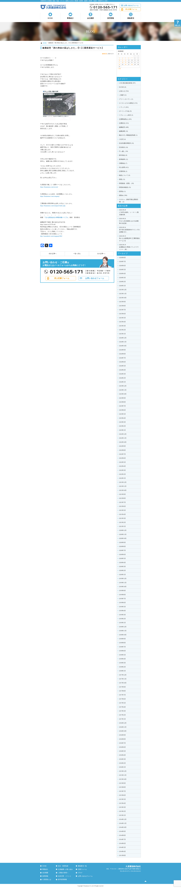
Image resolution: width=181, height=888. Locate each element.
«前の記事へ (52, 253)
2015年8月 (122, 787)
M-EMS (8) (122, 87)
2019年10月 (122, 586)
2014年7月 (122, 839)
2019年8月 (122, 594)
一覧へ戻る (77, 253)
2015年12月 (122, 771)
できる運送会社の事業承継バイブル (56, 217)
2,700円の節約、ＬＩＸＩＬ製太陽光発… (129, 212)
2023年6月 (122, 410)
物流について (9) (124, 175)
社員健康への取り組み (65, 869)
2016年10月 (122, 731)
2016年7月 (122, 743)
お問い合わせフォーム (131, 5)
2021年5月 (122, 510)
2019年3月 (122, 615)
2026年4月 (122, 273)
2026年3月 (122, 277)
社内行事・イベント (64, 876)
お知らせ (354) (124, 91)
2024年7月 (122, 358)
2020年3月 (122, 566)
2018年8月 (122, 643)
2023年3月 (122, 422)
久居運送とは (46, 879)
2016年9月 (122, 735)
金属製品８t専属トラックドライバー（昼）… (129, 247)
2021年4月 (122, 514)
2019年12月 (122, 578)
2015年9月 (122, 783)
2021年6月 (122, 506)
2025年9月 (122, 301)
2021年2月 (122, 522)
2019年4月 (122, 610)
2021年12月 (122, 482)
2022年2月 (122, 474)
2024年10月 (122, 346)
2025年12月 (122, 289)
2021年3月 (122, 518)
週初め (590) (123, 195)
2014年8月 (122, 835)
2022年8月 (122, 450)
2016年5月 (122, 751)
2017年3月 (122, 711)
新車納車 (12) (123, 159)
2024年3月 (122, 374)
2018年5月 (122, 655)
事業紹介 (70, 18)
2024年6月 (122, 362)
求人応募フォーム (131, 9)
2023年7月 (122, 406)
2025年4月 (122, 322)
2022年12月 (122, 434)
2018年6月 (122, 651)
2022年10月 (122, 442)
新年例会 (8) (123, 155)
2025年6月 (122, 313)
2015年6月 (122, 795)
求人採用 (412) (124, 167)
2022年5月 (122, 462)
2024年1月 (122, 382)
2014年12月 (122, 819)
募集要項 (130, 18)
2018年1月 (122, 671)
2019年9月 (122, 590)
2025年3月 (122, 326)
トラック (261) (124, 107)
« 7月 (119, 68)
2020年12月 (122, 530)
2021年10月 (122, 490)
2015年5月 (122, 799)
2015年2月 (122, 811)
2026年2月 (122, 281)
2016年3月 (122, 759)
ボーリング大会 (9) (125, 111)
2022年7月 (122, 454)
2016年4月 (122, 755)
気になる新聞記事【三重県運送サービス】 (129, 238)
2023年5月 (122, 414)
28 (132, 64)
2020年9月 (122, 542)
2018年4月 (122, 659)
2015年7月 (122, 791)
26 (125, 64)
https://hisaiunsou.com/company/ (50, 196)
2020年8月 (122, 546)
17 (119, 62)
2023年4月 (122, 418)
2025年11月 (122, 293)
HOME (50, 18)
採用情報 (110, 18)
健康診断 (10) (123, 131)
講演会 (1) (122, 191)
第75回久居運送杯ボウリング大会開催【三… (129, 230)
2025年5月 (122, 318)
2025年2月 (122, 330)
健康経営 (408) (124, 127)
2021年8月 (122, 498)
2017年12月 (122, 675)
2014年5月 (122, 847)
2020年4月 (122, 562)
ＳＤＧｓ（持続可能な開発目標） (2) (128, 201)
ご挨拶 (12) (122, 95)
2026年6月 (122, 265)
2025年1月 (122, 334)
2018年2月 (122, 667)
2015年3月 (122, 807)
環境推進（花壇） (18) (126, 183)
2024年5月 (122, 366)
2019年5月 (122, 606)
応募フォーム (82, 869)
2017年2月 (122, 715)
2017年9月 (122, 687)
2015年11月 (122, 775)
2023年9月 (122, 398)
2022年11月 (122, 438)
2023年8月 (122, 402)
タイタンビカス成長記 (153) (128, 103)
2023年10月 (122, 394)
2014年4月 (122, 851)
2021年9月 (122, 494)
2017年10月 (122, 683)
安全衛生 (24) (123, 147)
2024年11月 (122, 342)
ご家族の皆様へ (63, 872)
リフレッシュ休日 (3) (126, 115)
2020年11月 (122, 534)
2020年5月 (122, 558)
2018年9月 (122, 639)
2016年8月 (122, 739)
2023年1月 (122, 430)
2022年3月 (122, 470)
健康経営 (104, 53)
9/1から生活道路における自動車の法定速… (129, 221)
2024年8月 (122, 354)
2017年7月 (122, 695)
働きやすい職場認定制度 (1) (128, 135)
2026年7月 (122, 261)
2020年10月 (122, 538)
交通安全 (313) (124, 123)
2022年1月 (122, 478)
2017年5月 (122, 703)
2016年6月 (122, 747)
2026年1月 (122, 285)
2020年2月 (122, 570)
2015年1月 (122, 815)
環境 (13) (122, 179)
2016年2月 (122, 763)
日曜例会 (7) (123, 163)
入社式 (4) (122, 139)
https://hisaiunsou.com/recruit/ (49, 187)
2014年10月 (122, 827)
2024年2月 (122, 378)
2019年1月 (122, 622)
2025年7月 (122, 310)
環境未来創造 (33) (125, 187)
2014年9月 (122, 831)
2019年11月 (122, 582)
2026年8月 (122, 257)
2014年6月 (122, 843)
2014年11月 (122, 823)
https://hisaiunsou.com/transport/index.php (52, 206)
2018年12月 (122, 627)
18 (122, 62)
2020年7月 (122, 550)
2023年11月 (122, 390)
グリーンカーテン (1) (126, 99)
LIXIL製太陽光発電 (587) (127, 83)
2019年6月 (122, 602)
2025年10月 (122, 298)
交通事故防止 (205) (125, 119)
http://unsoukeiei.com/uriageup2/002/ (51, 236)
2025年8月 (122, 306)
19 (125, 62)
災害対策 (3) (123, 171)
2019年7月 (122, 598)
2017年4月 (122, 707)
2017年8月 (122, 691)
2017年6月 (122, 699)
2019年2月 (122, 618)
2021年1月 (122, 526)
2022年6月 (122, 458)
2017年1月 (122, 719)
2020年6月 (122, 554)
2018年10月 (122, 635)
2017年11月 (122, 679)
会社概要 (90, 18)
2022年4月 (122, 466)
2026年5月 (122, 269)
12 (125, 60)
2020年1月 (122, 574)
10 (119, 60)
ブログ (80, 872)
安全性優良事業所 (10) (126, 143)
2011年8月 (122, 855)
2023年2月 (122, 426)
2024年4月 (122, 370)
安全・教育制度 (63, 866)
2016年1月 (122, 767)
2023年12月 (122, 386)
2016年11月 (122, 727)
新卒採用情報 (62, 879)
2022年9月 (122, 446)
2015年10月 (122, 779)
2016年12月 (122, 723)
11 (122, 60)
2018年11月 (122, 631)
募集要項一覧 (82, 866)
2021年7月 (122, 502)
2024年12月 (122, 338)
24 (119, 64)
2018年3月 (122, 663)
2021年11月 (122, 486)
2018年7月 (122, 647)
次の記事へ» (101, 253)
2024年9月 (122, 350)
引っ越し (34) (123, 151)
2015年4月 (122, 803)
